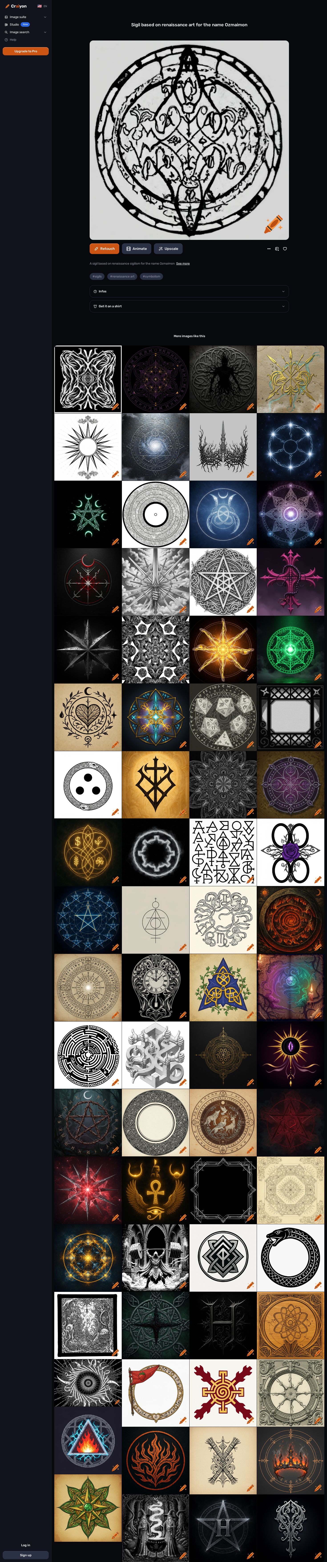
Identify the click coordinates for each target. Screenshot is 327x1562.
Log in (25, 1545)
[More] (269, 249)
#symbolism (151, 276)
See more (183, 263)
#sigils (97, 276)
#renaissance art (122, 276)
